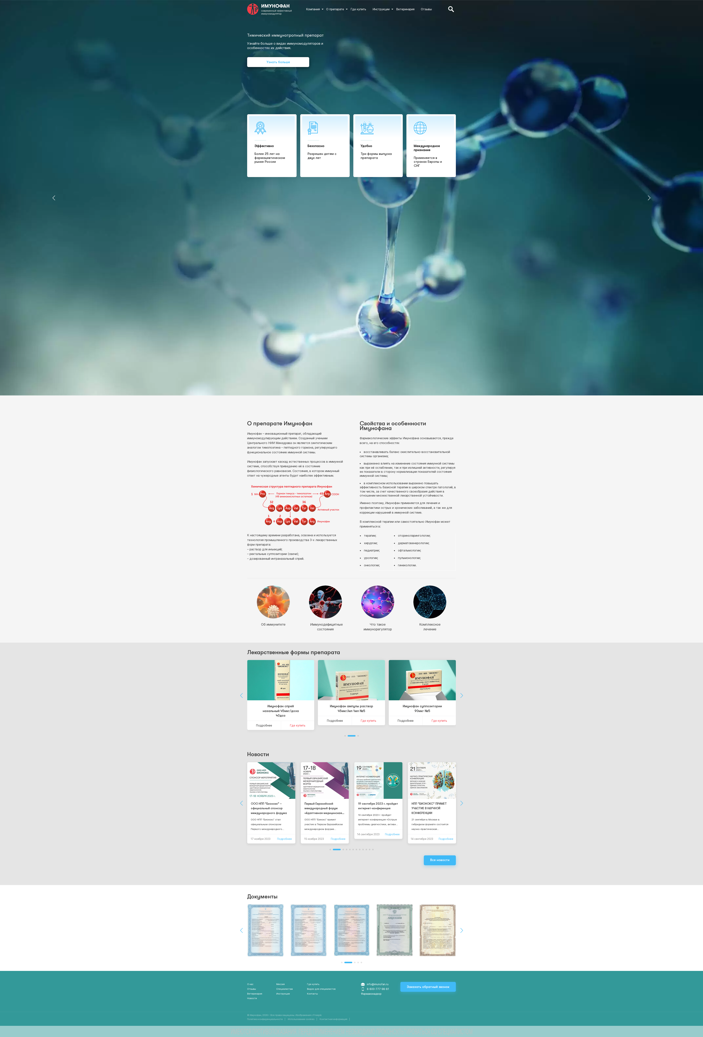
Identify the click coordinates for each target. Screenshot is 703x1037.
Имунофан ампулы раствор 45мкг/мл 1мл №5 (280, 708)
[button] (53, 198)
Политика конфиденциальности (265, 1019)
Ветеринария (405, 9)
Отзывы (426, 9)
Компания (313, 9)
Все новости (439, 860)
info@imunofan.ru (377, 984)
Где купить (358, 9)
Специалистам (284, 989)
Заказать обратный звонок (428, 987)
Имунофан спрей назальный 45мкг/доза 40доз (422, 710)
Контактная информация (333, 1019)
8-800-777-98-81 (378, 988)
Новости (258, 754)
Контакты (312, 993)
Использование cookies (301, 1019)
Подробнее (264, 720)
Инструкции (381, 9)
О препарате (335, 9)
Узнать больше (278, 62)
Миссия (280, 984)
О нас (250, 984)
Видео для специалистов (321, 989)
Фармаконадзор (371, 993)
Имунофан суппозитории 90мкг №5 (351, 708)
